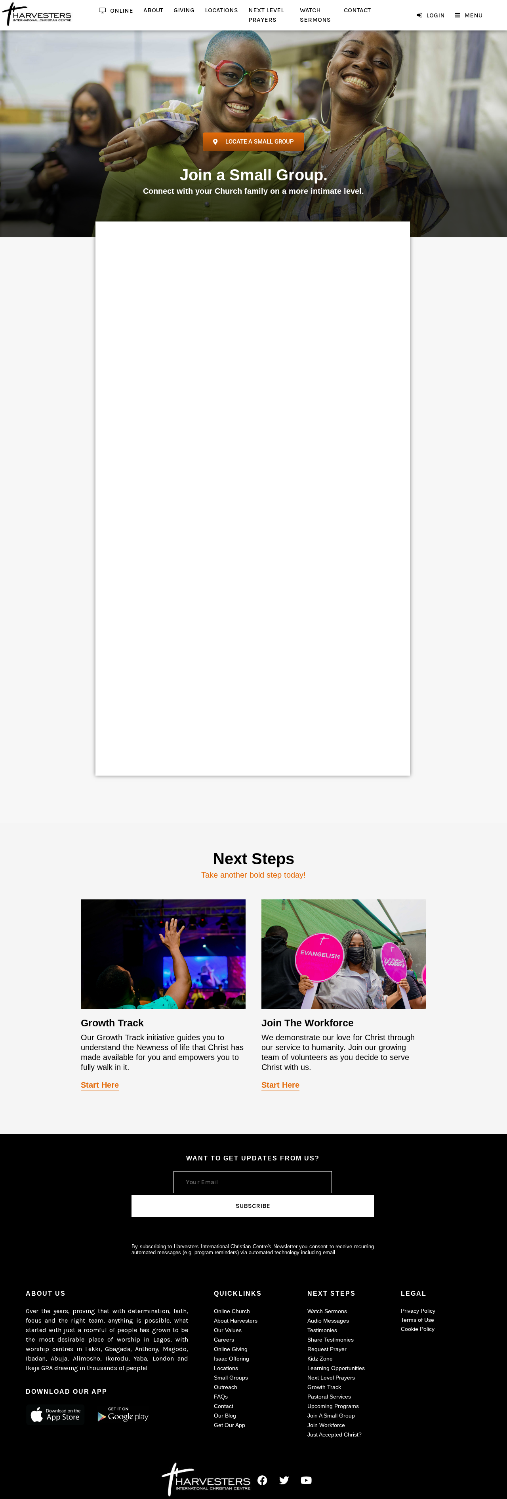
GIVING (183, 10)
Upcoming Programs (333, 1406)
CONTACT (357, 10)
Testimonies (322, 1330)
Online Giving (231, 1349)
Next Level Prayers (331, 1377)
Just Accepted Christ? (334, 1434)
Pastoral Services (329, 1396)
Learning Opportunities (336, 1368)
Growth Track (324, 1387)
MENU (473, 15)
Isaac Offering (231, 1358)
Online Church (232, 1311)
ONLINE (121, 10)
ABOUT (153, 10)
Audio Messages (328, 1320)
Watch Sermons (327, 1311)
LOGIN (435, 15)
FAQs (221, 1396)
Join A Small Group (331, 1415)
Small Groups (231, 1377)
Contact (223, 1406)
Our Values (228, 1330)
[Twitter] (284, 1480)
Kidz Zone (320, 1358)
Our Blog (225, 1415)
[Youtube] (306, 1480)
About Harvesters (235, 1320)
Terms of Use (417, 1320)
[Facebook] (263, 1480)
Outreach (225, 1387)
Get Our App (229, 1425)
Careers (224, 1339)
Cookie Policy (418, 1329)
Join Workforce (326, 1425)
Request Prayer (327, 1349)
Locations (226, 1368)
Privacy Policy (418, 1311)
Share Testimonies (330, 1339)
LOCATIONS (221, 10)
